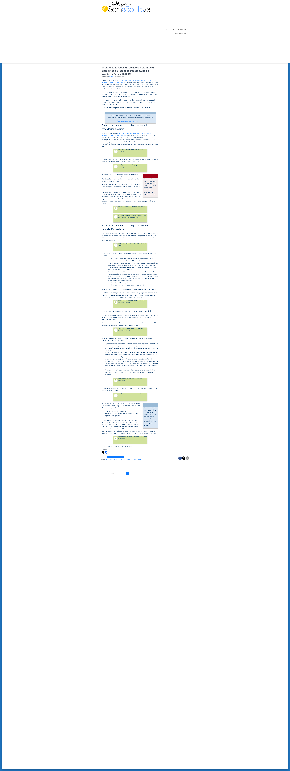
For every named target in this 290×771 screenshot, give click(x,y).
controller (118, 459)
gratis (135, 459)
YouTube (173, 29)
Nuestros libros (182, 29)
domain (128, 459)
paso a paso (104, 462)
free (132, 459)
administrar (112, 459)
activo (107, 459)
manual (139, 459)
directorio (123, 459)
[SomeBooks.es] (126, 31)
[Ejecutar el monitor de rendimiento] (130, 121)
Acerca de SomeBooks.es (181, 33)
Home (167, 29)
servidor (110, 462)
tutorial (114, 462)
